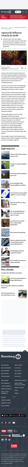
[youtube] (14, 423)
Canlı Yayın (18, 368)
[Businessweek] (18, 435)
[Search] (23, 12)
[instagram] (9, 423)
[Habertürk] (3, 431)
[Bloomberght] (6, 12)
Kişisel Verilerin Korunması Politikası (20, 384)
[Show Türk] (6, 440)
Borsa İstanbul (5, 373)
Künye (16, 390)
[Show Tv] (2, 440)
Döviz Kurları (18, 370)
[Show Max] (9, 440)
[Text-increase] (22, 68)
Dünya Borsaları (5, 376)
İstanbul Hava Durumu (21, 380)
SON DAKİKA (4, 16)
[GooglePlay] (13, 415)
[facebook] (5, 423)
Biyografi (3, 397)
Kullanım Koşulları (6, 400)
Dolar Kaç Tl (18, 376)
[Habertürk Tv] (10, 431)
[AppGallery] (22, 415)
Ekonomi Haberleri (6, 368)
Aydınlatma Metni (6, 403)
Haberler (11, 27)
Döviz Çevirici (4, 380)
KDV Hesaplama (5, 383)
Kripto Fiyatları (18, 365)
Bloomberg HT (4, 27)
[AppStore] (5, 415)
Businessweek (5, 365)
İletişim (17, 393)
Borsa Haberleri (5, 370)
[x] (2, 423)
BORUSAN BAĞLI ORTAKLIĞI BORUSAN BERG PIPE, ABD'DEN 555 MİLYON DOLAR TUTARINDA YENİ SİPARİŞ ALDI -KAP (18, 17)
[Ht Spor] (15, 431)
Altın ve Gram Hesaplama (5, 392)
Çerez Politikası (5, 405)
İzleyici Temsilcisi (19, 387)
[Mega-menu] (26, 12)
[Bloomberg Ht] (6, 435)
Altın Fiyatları (18, 373)
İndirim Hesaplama (6, 389)
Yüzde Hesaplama (6, 386)
